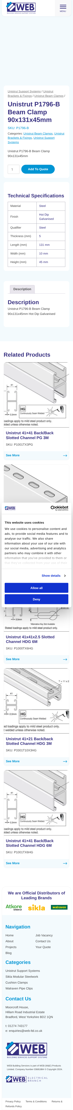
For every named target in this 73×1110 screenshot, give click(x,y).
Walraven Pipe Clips (19, 988)
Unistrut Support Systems (24, 91)
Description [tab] (22, 289)
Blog (8, 953)
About (9, 941)
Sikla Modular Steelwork (21, 976)
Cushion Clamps (16, 982)
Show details (51, 575)
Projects (10, 947)
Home (9, 935)
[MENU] (63, 7)
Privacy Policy (13, 1101)
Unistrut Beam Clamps (48, 96)
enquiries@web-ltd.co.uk (25, 1031)
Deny (36, 599)
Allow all (36, 587)
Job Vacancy (44, 935)
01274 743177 (18, 1026)
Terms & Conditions (36, 1101)
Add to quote (38, 169)
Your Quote (43, 947)
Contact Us (42, 941)
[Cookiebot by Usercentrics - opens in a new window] (51, 508)
